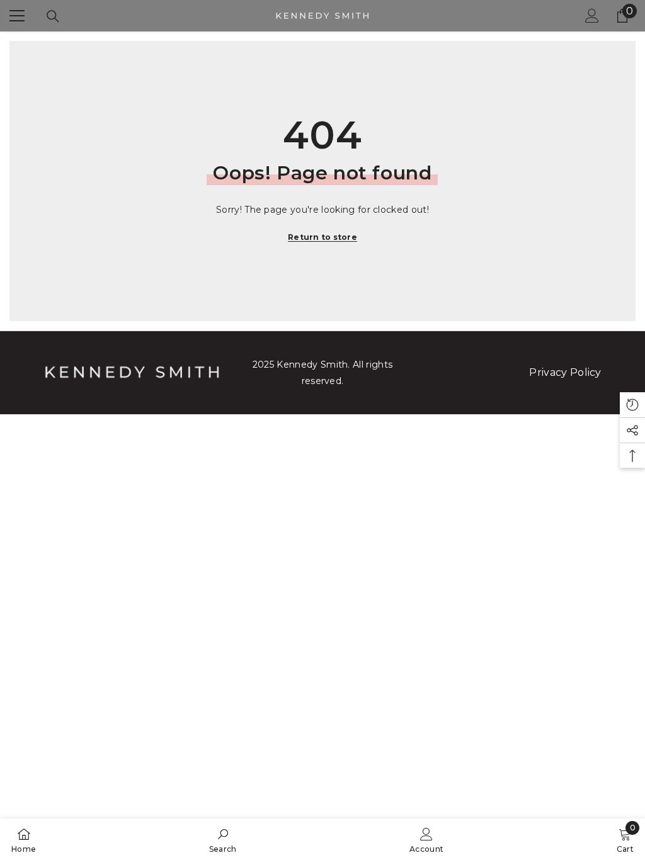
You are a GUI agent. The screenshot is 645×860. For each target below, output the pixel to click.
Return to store (322, 237)
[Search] (52, 16)
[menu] (17, 15)
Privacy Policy (565, 372)
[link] (223, 839)
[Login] (592, 16)
